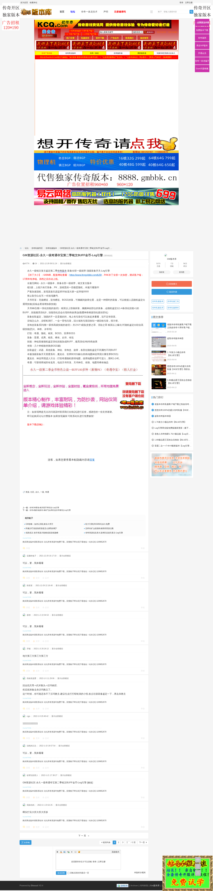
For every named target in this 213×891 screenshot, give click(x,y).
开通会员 (202, 53)
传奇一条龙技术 (89, 11)
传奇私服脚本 (173, 308)
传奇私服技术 (157, 308)
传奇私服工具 (173, 301)
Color (61, 851)
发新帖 (27, 842)
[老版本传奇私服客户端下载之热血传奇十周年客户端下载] (159, 328)
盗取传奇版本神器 (175, 338)
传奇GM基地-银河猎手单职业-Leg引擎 (44, 508)
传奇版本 (62, 271)
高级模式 (115, 852)
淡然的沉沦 (31, 746)
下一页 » (84, 835)
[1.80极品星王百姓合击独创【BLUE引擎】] (159, 383)
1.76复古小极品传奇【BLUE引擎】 (170, 422)
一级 (42, 492)
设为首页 (24, 2)
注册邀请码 (120, 11)
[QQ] (122, 885)
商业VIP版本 (202, 45)
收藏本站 (33, 2)
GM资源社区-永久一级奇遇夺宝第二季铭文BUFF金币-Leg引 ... (86, 248)
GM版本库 (171, 259)
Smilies (79, 851)
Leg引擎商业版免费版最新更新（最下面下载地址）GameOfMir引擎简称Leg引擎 (173, 428)
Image (64, 851)
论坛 (72, 11)
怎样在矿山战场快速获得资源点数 (99, 528)
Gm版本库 (155, 885)
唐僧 (29, 615)
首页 (62, 11)
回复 (92, 459)
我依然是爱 (31, 678)
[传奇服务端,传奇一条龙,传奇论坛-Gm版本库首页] (37, 16)
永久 (37, 492)
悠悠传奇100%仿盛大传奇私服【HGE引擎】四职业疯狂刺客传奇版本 (179, 369)
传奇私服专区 (37, 248)
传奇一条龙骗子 (202, 61)
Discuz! (34, 885)
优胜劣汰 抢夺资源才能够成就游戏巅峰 (42, 533)
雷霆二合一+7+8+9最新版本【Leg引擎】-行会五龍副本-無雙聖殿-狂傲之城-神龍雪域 (173, 446)
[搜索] (191, 12)
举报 (143, 548)
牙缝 (29, 649)
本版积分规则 (139, 872)
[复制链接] (108, 255)
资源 (27, 492)
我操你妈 (30, 805)
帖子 (160, 12)
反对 (47, 578)
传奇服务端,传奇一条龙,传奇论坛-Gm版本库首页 (21, 248)
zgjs (28, 716)
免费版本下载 (202, 30)
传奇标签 (144, 885)
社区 (32, 492)
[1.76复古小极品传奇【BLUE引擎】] (159, 356)
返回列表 (106, 842)
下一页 (142, 842)
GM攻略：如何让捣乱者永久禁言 (39, 524)
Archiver (134, 885)
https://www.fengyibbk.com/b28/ (85, 275)
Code (75, 851)
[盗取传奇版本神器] (159, 342)
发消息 (181, 272)
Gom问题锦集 (202, 68)
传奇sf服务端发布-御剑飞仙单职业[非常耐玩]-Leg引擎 (50, 510)
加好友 (161, 272)
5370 (158, 264)
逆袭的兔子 (31, 556)
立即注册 (189, 2)
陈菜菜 (29, 585)
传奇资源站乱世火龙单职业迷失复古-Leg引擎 (104, 533)
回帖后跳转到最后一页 (79, 873)
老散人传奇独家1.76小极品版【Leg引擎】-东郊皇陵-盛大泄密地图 (173, 434)
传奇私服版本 (51, 248)
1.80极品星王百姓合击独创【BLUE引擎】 (173, 440)
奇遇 (47, 492)
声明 (105, 11)
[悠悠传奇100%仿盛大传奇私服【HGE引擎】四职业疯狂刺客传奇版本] (159, 369)
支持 (38, 578)
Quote (71, 851)
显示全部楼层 (65, 263)
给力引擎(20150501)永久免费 (97, 524)
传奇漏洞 (202, 38)
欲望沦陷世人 (32, 775)
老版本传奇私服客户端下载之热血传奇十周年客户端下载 (179, 327)
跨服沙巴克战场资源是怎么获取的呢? (41, 528)
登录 (181, 2)
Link (68, 851)
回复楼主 (173, 284)
